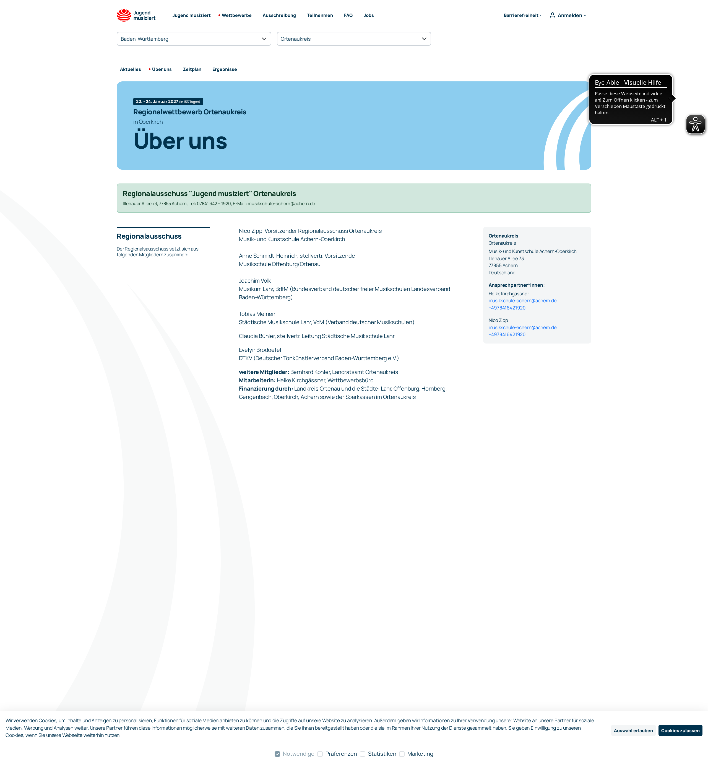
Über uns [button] (162, 69)
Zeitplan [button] (192, 69)
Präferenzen (341, 753)
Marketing (420, 753)
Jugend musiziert (192, 15)
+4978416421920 (507, 307)
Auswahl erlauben (633, 730)
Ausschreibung (279, 15)
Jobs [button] (369, 15)
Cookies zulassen (680, 730)
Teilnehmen (320, 15)
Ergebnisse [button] (224, 69)
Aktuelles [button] (130, 69)
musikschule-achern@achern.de (523, 300)
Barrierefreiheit (521, 15)
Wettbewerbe (237, 15)
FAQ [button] (348, 15)
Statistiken (382, 753)
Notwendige (298, 753)
